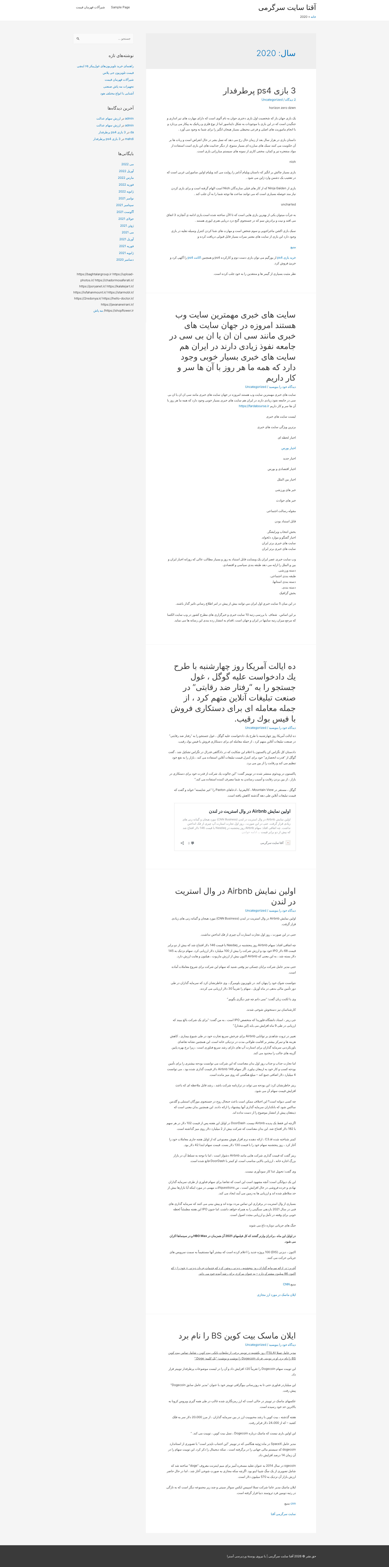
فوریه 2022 (126, 184)
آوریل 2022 (126, 171)
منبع (293, 247)
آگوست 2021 (125, 212)
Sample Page (120, 7)
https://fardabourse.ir (254, 406)
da (132, 132)
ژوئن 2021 (127, 225)
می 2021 (128, 232)
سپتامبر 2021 (125, 205)
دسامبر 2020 (125, 259)
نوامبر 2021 (126, 198)
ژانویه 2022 (126, 191)
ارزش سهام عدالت (108, 118)
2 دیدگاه (290, 100)
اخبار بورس (288, 448)
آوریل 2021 (126, 239)
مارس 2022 (126, 178)
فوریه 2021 (126, 246)
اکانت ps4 (194, 257)
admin (129, 118)
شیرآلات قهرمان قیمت (90, 7)
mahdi (129, 139)
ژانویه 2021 (126, 253)
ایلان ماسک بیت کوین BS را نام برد (237, 1336)
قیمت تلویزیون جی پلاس (118, 73)
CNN (286, 1284)
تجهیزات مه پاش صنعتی (118, 86)
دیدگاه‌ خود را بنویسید (282, 387)
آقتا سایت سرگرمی (287, 7)
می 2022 (127, 164)
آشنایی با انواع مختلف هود (117, 93)
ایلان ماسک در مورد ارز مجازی (276, 1295)
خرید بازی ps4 (286, 257)
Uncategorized (272, 100)
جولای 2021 (126, 219)
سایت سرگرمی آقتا (283, 1514)
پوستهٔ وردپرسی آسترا (241, 1556)
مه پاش (98, 310)
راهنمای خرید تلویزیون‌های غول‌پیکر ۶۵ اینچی (105, 66)
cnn (293, 1503)
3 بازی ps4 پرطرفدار (259, 90)
